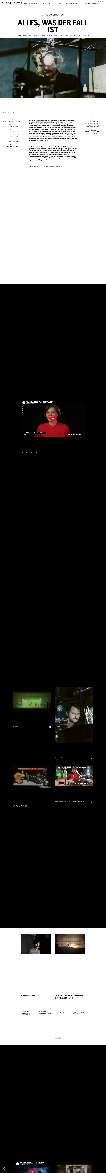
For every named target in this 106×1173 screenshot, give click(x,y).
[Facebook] (96, 1)
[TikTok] (94, 1)
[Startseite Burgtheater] (12, 3)
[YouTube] (102, 1)
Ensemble (46, 4)
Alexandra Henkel (92, 123)
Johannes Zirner (92, 127)
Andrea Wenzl (87, 125)
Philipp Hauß (93, 121)
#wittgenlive (28, 996)
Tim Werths (98, 125)
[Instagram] (98, 1)
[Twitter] (100, 1)
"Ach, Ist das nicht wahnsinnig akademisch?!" (69, 997)
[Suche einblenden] (102, 4)
